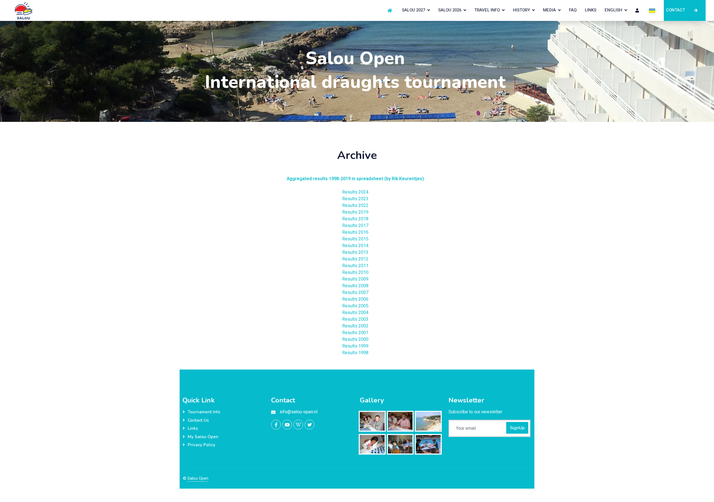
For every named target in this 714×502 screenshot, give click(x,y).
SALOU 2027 (413, 10)
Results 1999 (355, 346)
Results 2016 (355, 232)
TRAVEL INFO (487, 10)
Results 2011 (355, 265)
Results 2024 (355, 192)
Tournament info (204, 412)
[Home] (390, 10)
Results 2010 (355, 272)
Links (193, 428)
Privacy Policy (201, 445)
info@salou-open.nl (298, 412)
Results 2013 (355, 252)
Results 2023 (355, 199)
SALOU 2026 (449, 10)
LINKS (590, 10)
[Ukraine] (652, 10)
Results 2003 (355, 319)
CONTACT (674, 10)
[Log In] (637, 10)
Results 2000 (355, 339)
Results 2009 (355, 279)
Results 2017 (355, 225)
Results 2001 (355, 332)
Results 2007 (355, 292)
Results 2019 (355, 212)
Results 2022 (355, 205)
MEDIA (549, 10)
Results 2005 (355, 306)
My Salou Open (203, 437)
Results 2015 (355, 239)
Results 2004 (355, 312)
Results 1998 (355, 352)
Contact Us (198, 420)
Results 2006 (355, 299)
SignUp (517, 428)
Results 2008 (355, 286)
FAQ (572, 10)
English (613, 10)
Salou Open (197, 478)
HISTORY (521, 10)
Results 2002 (355, 326)
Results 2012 (355, 259)
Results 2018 (355, 219)
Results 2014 (355, 245)
